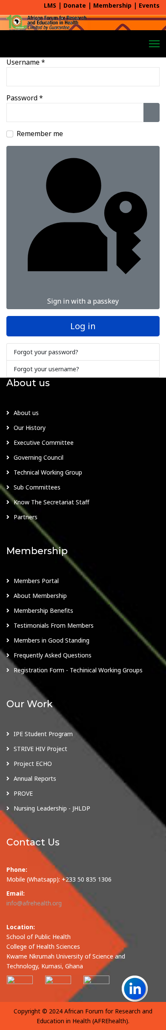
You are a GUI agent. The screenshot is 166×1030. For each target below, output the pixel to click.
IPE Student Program (43, 734)
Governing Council (38, 457)
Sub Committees (37, 487)
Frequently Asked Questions (53, 655)
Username (25, 62)
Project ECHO (33, 764)
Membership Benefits (43, 610)
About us (26, 413)
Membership (112, 5)
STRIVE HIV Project (40, 749)
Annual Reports (35, 778)
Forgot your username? (46, 369)
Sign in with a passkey (83, 301)
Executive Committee (44, 442)
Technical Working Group (48, 472)
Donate (74, 5)
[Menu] (154, 44)
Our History (30, 428)
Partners (25, 517)
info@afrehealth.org (34, 903)
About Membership (40, 596)
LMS (50, 5)
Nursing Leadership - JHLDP (52, 808)
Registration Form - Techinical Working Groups (78, 670)
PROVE (23, 793)
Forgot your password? (46, 352)
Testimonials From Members (54, 625)
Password (24, 97)
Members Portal (36, 581)
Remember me (40, 133)
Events (149, 5)
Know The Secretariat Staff (51, 502)
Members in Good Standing (51, 640)
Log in (83, 326)
